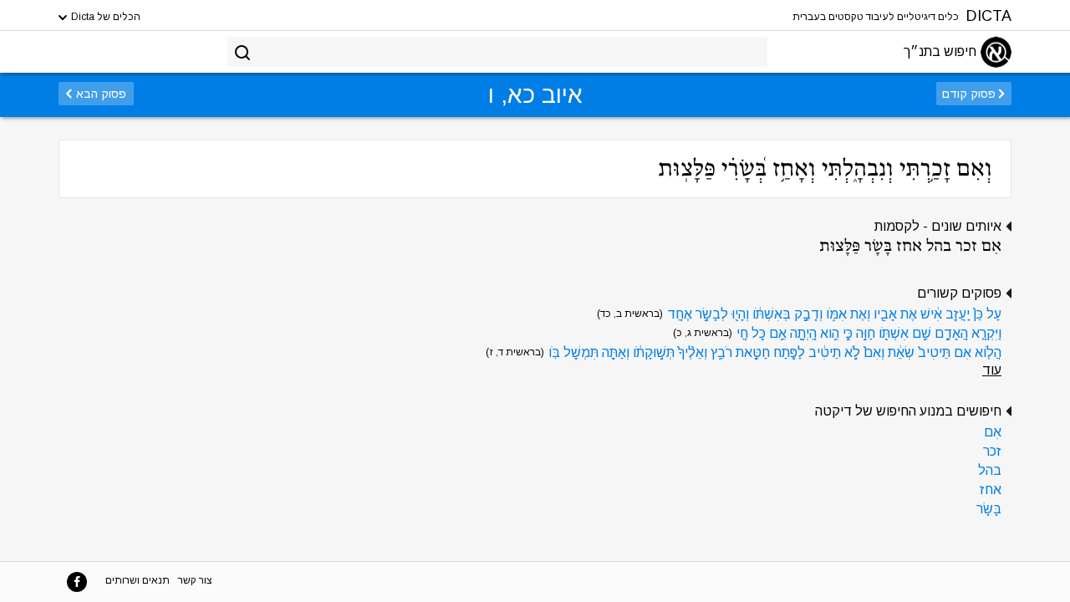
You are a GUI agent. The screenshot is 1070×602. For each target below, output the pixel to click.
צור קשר (195, 580)
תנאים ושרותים (137, 580)
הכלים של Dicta (104, 17)
